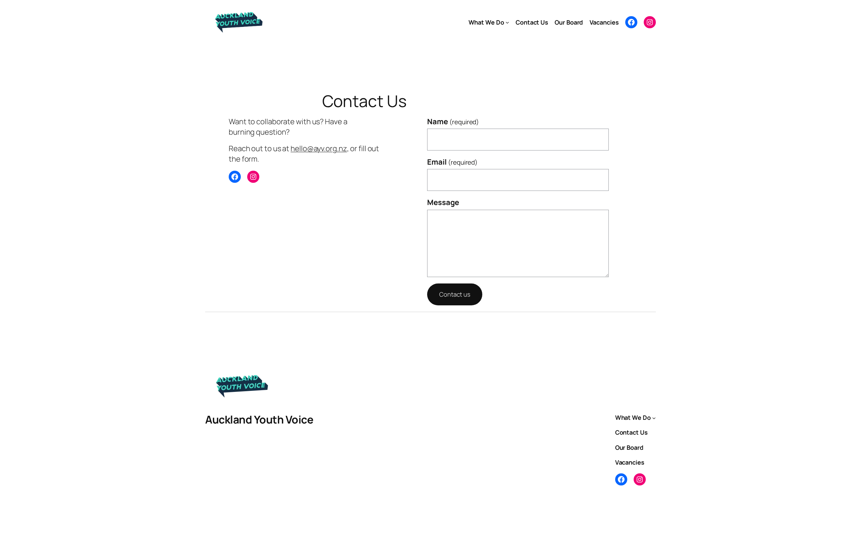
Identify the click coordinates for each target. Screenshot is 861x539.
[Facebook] (631, 22)
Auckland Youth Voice (259, 419)
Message (443, 202)
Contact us (454, 294)
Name (453, 121)
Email (452, 162)
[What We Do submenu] (507, 22)
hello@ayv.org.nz (319, 148)
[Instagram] (650, 22)
